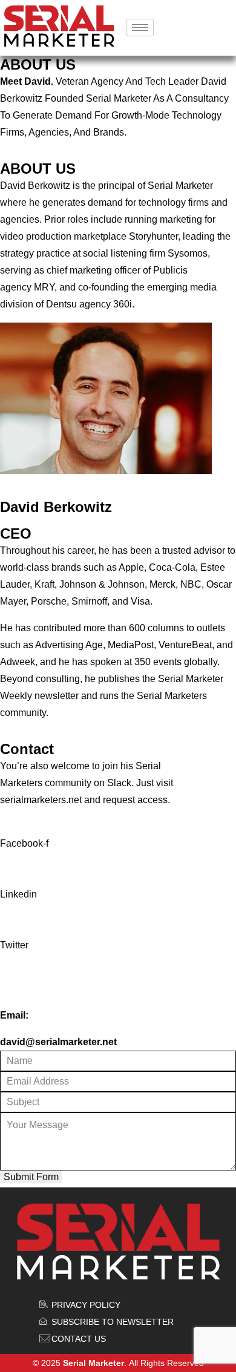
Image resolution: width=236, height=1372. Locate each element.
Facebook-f (24, 843)
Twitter (14, 945)
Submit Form (31, 1177)
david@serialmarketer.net (58, 1042)
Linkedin (18, 894)
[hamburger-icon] (140, 27)
